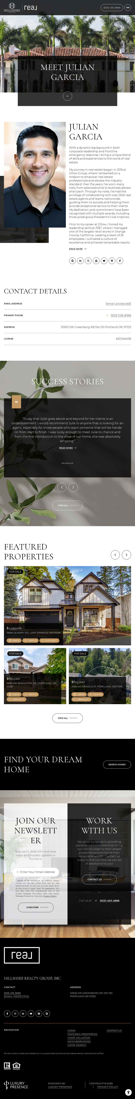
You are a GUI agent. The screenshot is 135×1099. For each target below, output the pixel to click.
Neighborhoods (79, 1041)
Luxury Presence (60, 1086)
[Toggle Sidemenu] (127, 7)
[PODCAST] (112, 260)
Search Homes (117, 764)
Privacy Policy (49, 896)
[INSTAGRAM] (88, 260)
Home (71, 1030)
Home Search (77, 1045)
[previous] (115, 554)
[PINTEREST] (39, 1013)
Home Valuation (79, 1037)
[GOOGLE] (72, 260)
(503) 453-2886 (112, 7)
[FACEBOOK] (120, 260)
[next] (126, 554)
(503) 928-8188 (121, 315)
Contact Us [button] (114, 1030)
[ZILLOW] (96, 260)
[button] (99, 879)
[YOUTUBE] (104, 260)
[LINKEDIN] (80, 260)
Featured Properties (82, 1034)
